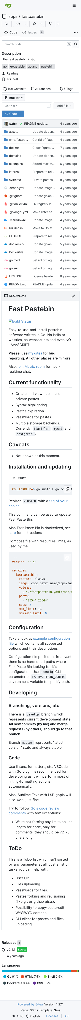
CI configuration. (44, 147)
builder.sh (16, 228)
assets (13, 131)
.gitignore (15, 196)
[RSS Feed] (7, 24)
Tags (68, 89)
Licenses (52, 1016)
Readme (12, 73)
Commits (17, 89)
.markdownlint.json (18, 220)
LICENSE (15, 276)
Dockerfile (16, 252)
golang (33, 66)
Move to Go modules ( (47, 228)
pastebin (47, 66)
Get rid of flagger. (44, 139)
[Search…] (75, 44)
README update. (36, 123)
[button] (18, 24)
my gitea (35, 353)
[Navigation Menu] (74, 5)
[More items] (75, 32)
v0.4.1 (11, 949)
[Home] (8, 5)
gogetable (17, 66)
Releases (9, 942)
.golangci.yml (18, 212)
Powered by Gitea (30, 1004)
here (12, 532)
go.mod (14, 260)
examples (16, 164)
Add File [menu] (62, 106)
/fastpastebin (18, 139)
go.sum (14, 268)
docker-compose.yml (18, 244)
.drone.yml (16, 188)
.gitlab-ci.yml (18, 204)
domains (15, 155)
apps (12, 16)
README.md (18, 284)
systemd (15, 180)
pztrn (13, 123)
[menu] (17, 1016)
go (5, 66)
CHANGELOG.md (18, 236)
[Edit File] (73, 295)
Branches (43, 89)
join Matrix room (31, 366)
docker (14, 147)
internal (14, 172)
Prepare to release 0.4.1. (49, 172)
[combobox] (27, 106)
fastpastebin (33, 16)
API (67, 1016)
